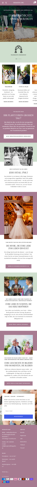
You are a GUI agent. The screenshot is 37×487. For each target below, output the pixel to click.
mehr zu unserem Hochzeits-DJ (18, 266)
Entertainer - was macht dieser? (8, 460)
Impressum (23, 436)
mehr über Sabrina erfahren (18, 324)
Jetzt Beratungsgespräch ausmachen (18, 136)
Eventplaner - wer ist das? (9, 456)
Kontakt (22, 433)
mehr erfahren (8, 102)
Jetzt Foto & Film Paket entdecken (18, 383)
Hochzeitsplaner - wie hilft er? (9, 466)
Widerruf (22, 445)
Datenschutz (23, 442)
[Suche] (6, 3)
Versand (22, 448)
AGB (21, 439)
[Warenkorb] (34, 3)
